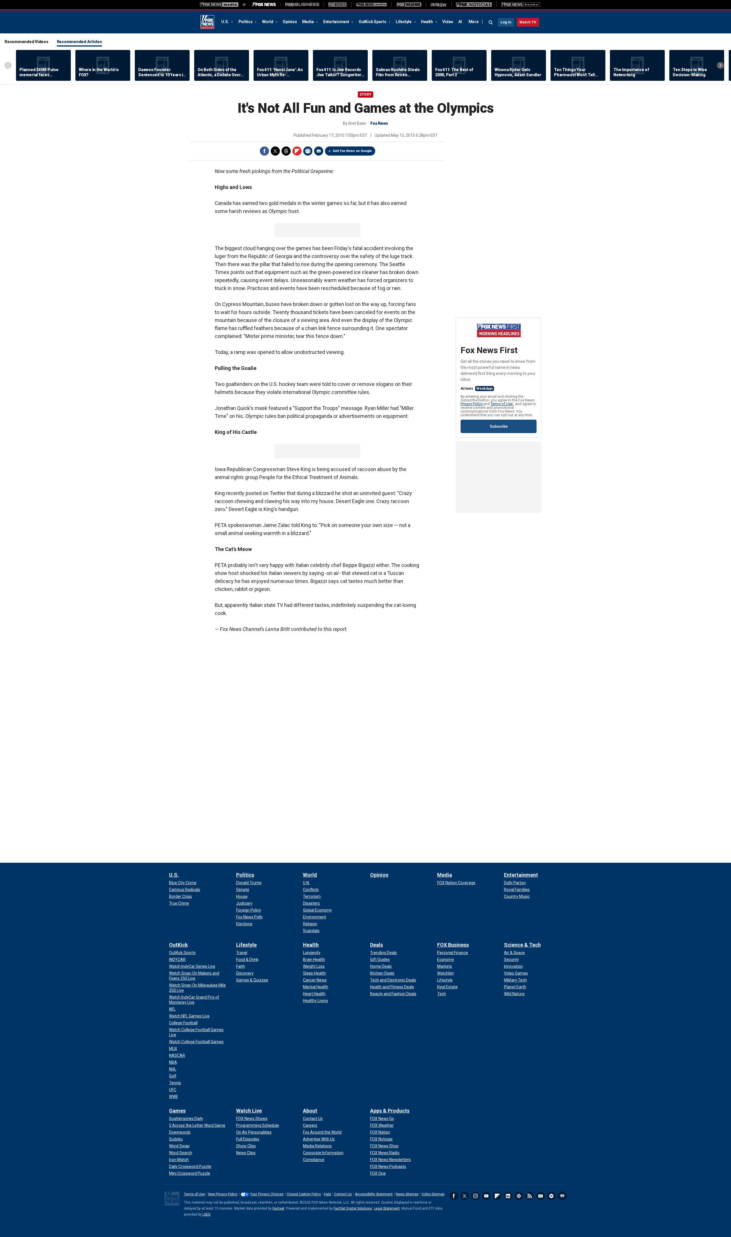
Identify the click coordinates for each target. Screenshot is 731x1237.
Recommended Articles (79, 41)
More (474, 21)
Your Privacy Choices (267, 1194)
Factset (278, 1208)
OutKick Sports (373, 21)
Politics (246, 21)
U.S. (225, 21)
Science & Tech (522, 945)
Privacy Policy (472, 404)
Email (318, 151)
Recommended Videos (26, 41)
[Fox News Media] (264, 4)
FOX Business (453, 945)
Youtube (486, 1196)
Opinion (290, 21)
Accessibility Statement (374, 1194)
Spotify (551, 1196)
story (365, 94)
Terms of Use (502, 404)
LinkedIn (508, 1196)
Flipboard (297, 151)
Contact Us (343, 1194)
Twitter (275, 151)
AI (460, 21)
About (310, 1111)
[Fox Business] (302, 4)
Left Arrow (8, 65)
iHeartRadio (562, 1196)
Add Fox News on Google (352, 151)
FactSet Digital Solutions (353, 1208)
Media (308, 21)
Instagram (475, 1196)
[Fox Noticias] (474, 4)
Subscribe (499, 426)
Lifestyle (404, 21)
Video (447, 21)
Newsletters (540, 1196)
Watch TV (527, 22)
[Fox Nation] (337, 4)
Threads (286, 151)
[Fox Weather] (408, 4)
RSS (529, 1196)
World (268, 21)
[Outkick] (439, 5)
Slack (519, 1196)
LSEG (206, 1214)
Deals (376, 945)
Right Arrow (720, 65)
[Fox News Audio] (371, 4)
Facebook (264, 151)
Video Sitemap (432, 1194)
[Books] (521, 4)
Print (307, 151)
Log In (506, 22)
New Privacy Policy (223, 1194)
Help (327, 1194)
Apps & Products (389, 1111)
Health (427, 21)
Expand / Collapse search (491, 22)
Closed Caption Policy (304, 1194)
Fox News (207, 22)
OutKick (178, 945)
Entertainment (336, 21)
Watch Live (249, 1111)
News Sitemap (407, 1194)
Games (177, 1111)
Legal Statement (387, 1208)
